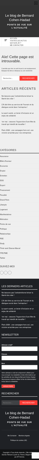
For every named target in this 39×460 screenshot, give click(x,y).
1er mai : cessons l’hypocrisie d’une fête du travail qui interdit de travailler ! (18, 122)
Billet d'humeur (5, 161)
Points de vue (5, 224)
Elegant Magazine (31, 455)
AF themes (20, 457)
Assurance (4, 156)
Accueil (13, 38)
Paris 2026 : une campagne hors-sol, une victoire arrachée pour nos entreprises (17, 131)
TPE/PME (4, 253)
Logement (4, 209)
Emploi (2, 170)
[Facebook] (15, 2)
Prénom (4, 354)
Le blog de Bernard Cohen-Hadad (19, 18)
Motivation (4, 219)
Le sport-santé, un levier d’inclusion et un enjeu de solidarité (18, 114)
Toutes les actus (18, 41)
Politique (3, 228)
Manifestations (5, 214)
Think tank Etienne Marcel (10, 248)
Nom (3, 363)
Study (2, 243)
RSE (2, 238)
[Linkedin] (23, 2)
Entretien (3, 175)
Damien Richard (7, 455)
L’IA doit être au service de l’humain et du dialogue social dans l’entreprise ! (18, 105)
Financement (5, 190)
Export (2, 185)
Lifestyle (3, 204)
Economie (4, 166)
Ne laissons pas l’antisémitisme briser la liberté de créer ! (17, 97)
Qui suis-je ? (15, 43)
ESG (2, 180)
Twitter (2, 258)
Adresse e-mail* (7, 345)
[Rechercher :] (11, 78)
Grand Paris (4, 199)
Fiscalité (3, 195)
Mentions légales (24, 435)
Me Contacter (16, 45)
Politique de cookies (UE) (18, 440)
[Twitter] (19, 2)
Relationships (5, 233)
